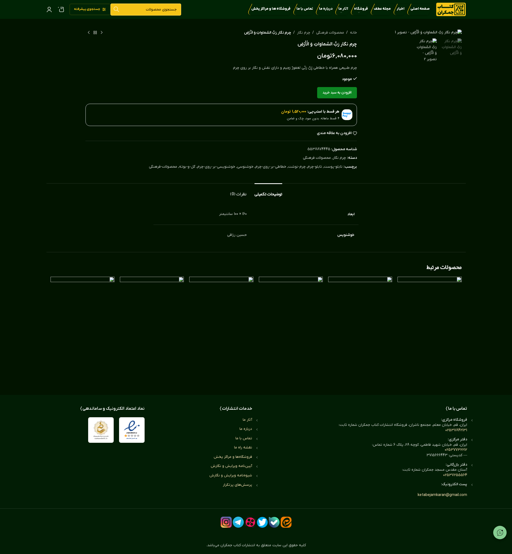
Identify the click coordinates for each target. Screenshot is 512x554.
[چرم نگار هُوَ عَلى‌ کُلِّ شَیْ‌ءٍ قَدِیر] (221, 330)
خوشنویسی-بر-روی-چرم (216, 166)
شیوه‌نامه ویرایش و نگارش (230, 475)
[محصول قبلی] (101, 33)
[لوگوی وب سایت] (451, 9)
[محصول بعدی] (88, 33)
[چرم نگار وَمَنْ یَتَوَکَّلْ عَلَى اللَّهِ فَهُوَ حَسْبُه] (82, 330)
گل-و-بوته (187, 166)
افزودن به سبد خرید (337, 92)
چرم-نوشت (297, 166)
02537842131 (456, 430)
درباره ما (245, 428)
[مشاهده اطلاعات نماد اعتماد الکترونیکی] (132, 430)
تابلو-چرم (314, 166)
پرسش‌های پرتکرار (237, 484)
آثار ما (247, 419)
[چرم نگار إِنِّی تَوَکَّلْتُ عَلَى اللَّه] (360, 330)
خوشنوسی (245, 166)
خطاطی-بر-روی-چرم (270, 166)
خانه (353, 32)
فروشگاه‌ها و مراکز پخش (233, 456)
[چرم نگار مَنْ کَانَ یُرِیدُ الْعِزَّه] (152, 330)
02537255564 (455, 475)
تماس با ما (243, 438)
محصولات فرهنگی (330, 32)
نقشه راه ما (243, 447)
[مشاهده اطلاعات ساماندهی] (101, 430)
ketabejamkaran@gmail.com (442, 495)
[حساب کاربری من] (49, 9)
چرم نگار (303, 32)
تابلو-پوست (333, 166)
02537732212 (456, 449)
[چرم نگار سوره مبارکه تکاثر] (429, 330)
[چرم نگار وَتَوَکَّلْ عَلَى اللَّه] (291, 330)
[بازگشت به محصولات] (95, 33)
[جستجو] (116, 9)
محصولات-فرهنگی (163, 166)
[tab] (268, 191)
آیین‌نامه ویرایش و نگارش (231, 466)
